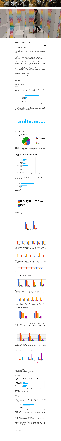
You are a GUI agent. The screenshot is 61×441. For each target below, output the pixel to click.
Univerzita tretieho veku (37, 7)
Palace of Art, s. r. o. (23, 47)
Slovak (52, 0)
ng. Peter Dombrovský (18, 47)
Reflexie (23, 7)
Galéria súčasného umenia (29, 7)
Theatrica (16, 3)
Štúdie (16, 7)
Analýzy (20, 7)
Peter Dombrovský (20, 430)
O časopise (12, 7)
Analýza (17, 430)
